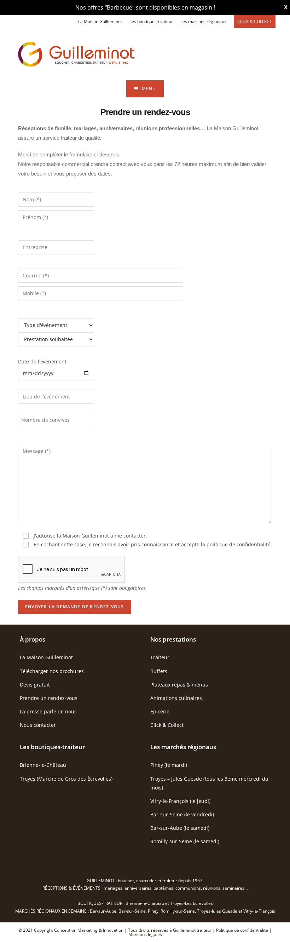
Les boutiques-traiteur (151, 21)
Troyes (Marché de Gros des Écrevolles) (66, 778)
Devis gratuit (35, 684)
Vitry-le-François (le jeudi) (180, 801)
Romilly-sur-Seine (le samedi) (184, 841)
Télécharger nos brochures (52, 671)
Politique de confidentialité (242, 930)
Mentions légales (145, 934)
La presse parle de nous (48, 711)
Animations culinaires (176, 698)
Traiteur (159, 657)
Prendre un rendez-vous (48, 698)
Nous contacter (38, 725)
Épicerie (159, 711)
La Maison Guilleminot (100, 21)
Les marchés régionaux (203, 21)
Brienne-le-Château (43, 765)
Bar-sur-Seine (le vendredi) (182, 814)
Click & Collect (167, 725)
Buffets (158, 671)
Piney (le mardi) (168, 765)
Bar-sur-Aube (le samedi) (179, 828)
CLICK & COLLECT (254, 21)
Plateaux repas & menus (179, 684)
